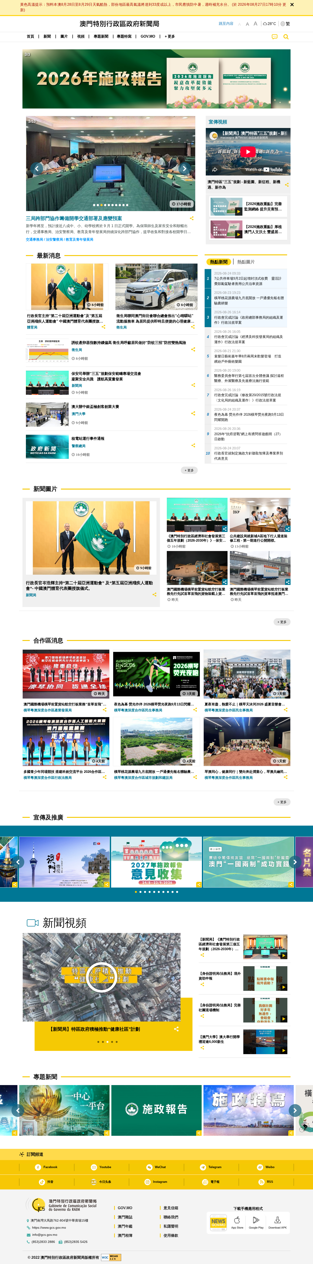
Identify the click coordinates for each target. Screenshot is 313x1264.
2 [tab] (140, 892)
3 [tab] (145, 892)
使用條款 (171, 1235)
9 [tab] (172, 892)
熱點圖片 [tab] (246, 261)
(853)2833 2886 (43, 1242)
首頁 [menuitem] (30, 36)
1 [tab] (136, 892)
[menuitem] (47, 36)
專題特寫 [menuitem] (124, 36)
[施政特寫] (249, 1110)
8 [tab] (168, 892)
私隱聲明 (171, 1226)
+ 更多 (189, 470)
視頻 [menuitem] (81, 36)
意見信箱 (171, 1208)
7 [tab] (163, 892)
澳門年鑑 (125, 1226)
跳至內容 (226, 23)
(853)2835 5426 (76, 1242)
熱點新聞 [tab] (219, 261)
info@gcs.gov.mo (44, 1234)
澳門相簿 (125, 1235)
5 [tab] (154, 892)
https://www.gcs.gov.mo (49, 1227)
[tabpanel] (156, 862)
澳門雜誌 (125, 1217)
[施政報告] (156, 1110)
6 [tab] (158, 892)
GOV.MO (125, 1208)
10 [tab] (177, 892)
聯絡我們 (171, 1217)
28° (272, 24)
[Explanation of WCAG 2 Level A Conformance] (111, 1257)
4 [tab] (149, 892)
